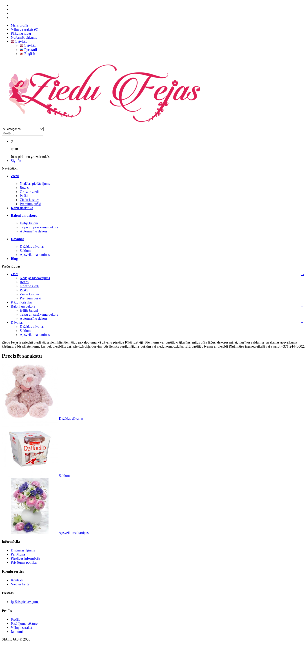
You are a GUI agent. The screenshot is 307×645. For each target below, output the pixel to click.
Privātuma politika (24, 562)
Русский (30, 49)
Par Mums (18, 554)
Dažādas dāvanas (32, 246)
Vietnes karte (20, 584)
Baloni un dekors (23, 306)
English (29, 54)
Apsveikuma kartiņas (35, 255)
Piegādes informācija (25, 558)
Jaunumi (17, 632)
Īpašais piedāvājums (25, 602)
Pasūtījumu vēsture (24, 623)
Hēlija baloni (29, 223)
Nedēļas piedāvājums (35, 183)
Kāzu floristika (21, 302)
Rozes (24, 188)
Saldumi (25, 250)
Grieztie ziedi (29, 192)
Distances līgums (23, 550)
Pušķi (24, 196)
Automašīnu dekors (33, 231)
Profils (15, 619)
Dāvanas (17, 322)
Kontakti (17, 580)
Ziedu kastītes (29, 200)
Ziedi (14, 274)
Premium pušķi (30, 204)
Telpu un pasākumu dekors (39, 227)
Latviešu (20, 41)
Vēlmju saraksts (22, 627)
